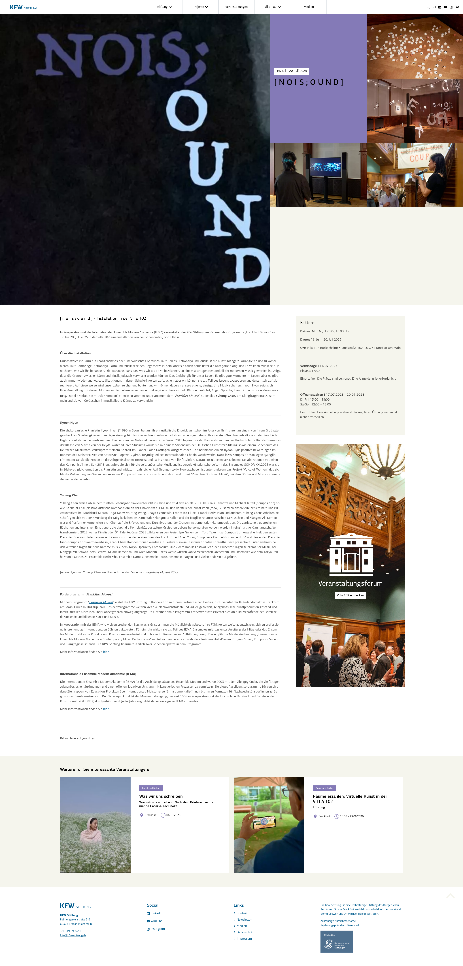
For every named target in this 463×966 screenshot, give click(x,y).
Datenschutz (245, 932)
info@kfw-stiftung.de (73, 935)
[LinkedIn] (439, 7)
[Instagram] (451, 7)
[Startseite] (23, 7)
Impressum (244, 939)
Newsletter (244, 920)
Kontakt (241, 913)
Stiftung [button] (162, 7)
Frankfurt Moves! (101, 602)
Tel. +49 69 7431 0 (71, 931)
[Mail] (434, 7)
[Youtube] (445, 7)
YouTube (156, 921)
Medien (309, 7)
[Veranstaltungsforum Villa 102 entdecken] (350, 686)
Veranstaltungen (236, 7)
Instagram (157, 929)
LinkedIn (156, 913)
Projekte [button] (199, 7)
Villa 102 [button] (271, 7)
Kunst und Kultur (151, 788)
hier (106, 652)
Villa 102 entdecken (350, 595)
